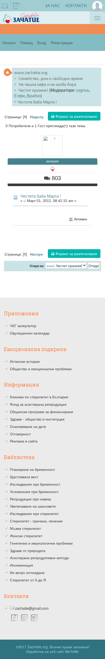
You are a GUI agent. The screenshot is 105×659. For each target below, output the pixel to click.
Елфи (19, 96)
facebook (16, 5)
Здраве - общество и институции (37, 419)
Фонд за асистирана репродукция (38, 404)
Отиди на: (37, 266)
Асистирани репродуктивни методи (39, 557)
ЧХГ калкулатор (23, 325)
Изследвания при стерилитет (34, 513)
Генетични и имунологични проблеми (41, 543)
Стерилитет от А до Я (28, 579)
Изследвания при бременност (35, 484)
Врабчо (34, 96)
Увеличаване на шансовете (33, 506)
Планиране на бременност (32, 469)
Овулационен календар (29, 333)
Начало (9, 42)
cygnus (82, 90)
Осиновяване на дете (28, 426)
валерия (52, 161)
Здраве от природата (27, 550)
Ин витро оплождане (27, 572)
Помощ (26, 42)
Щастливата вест (24, 476)
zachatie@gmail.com (32, 608)
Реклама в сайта (23, 441)
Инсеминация (21, 565)
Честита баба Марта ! (40, 196)
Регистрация (62, 42)
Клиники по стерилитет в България (39, 396)
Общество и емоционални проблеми (41, 368)
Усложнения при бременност (34, 491)
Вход (41, 42)
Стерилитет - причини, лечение (36, 520)
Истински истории (25, 361)
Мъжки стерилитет (25, 528)
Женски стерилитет (26, 535)
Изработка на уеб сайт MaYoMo (52, 651)
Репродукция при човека (30, 498)
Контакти (76, 5)
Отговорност (20, 433)
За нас (52, 5)
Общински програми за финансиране (41, 411)
